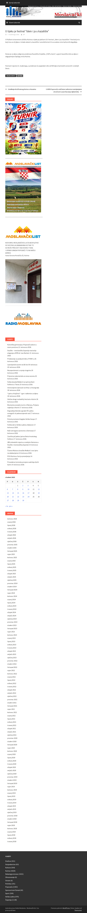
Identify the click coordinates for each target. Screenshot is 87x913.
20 (8, 497)
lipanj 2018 (11, 835)
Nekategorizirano (11, 874)
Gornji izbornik (14, 3)
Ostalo (7, 880)
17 (28, 493)
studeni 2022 (11, 664)
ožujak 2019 (11, 806)
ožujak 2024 (11, 612)
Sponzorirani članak (12, 890)
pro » (11, 506)
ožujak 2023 (11, 651)
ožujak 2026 (11, 535)
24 (28, 497)
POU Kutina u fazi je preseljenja (18, 456)
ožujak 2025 (11, 573)
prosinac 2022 (12, 661)
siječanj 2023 (11, 657)
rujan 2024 (11, 593)
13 (8, 493)
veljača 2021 (11, 732)
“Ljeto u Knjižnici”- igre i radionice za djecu (22, 393)
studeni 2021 (11, 703)
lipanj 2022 (11, 680)
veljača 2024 (11, 616)
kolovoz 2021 (12, 712)
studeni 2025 (11, 548)
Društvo (8, 861)
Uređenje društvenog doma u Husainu (22, 89)
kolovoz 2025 (12, 557)
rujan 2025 (11, 554)
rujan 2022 (11, 670)
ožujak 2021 (11, 728)
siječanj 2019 (11, 812)
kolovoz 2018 (12, 828)
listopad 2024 (12, 590)
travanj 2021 (11, 725)
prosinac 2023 (12, 622)
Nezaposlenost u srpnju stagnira (19, 370)
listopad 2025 (12, 551)
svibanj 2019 (11, 799)
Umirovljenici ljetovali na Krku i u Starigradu (23, 388)
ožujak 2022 (11, 690)
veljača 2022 (11, 693)
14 (13, 493)
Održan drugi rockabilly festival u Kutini (21, 399)
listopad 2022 (12, 667)
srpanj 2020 (11, 754)
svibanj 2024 (11, 606)
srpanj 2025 (11, 561)
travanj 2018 (11, 841)
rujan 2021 (11, 709)
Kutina (20, 76)
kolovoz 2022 (12, 674)
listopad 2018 (12, 822)
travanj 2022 (11, 686)
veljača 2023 (11, 654)
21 (13, 497)
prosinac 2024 (12, 583)
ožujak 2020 (11, 767)
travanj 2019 (11, 803)
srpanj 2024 (11, 599)
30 (23, 500)
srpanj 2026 (11, 522)
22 (18, 497)
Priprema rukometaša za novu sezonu (21, 376)
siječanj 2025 (11, 580)
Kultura (8, 867)
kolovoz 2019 (12, 790)
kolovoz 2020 (12, 751)
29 (18, 500)
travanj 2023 (11, 648)
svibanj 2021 (11, 722)
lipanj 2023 (11, 641)
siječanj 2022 (11, 696)
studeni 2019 (11, 780)
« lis (6, 506)
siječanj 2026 (11, 541)
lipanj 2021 (11, 719)
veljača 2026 (11, 538)
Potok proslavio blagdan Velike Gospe (21, 419)
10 (28, 489)
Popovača (8, 887)
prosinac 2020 (12, 738)
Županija (8, 900)
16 (23, 493)
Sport (7, 893)
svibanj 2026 (11, 528)
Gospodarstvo (10, 864)
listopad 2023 (12, 628)
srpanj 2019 (11, 793)
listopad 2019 (12, 783)
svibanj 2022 (11, 683)
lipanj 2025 (11, 564)
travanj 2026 (11, 532)
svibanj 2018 (11, 838)
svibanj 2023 (11, 645)
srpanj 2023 (11, 638)
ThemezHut (78, 910)
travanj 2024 (11, 609)
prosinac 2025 (12, 545)
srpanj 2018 (11, 832)
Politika (8, 884)
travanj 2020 (11, 764)
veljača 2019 (11, 809)
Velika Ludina (10, 897)
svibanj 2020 (11, 761)
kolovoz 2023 (12, 635)
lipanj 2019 (11, 796)
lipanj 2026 (11, 525)
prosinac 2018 (12, 816)
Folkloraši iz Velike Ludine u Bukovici (20, 425)
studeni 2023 (11, 625)
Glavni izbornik (14, 22)
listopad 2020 (12, 745)
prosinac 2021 (12, 699)
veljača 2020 (11, 770)
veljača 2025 (11, 577)
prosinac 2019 (12, 777)
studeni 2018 (11, 819)
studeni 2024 (11, 586)
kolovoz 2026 (12, 519)
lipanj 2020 (11, 757)
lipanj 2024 (11, 603)
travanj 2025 (11, 570)
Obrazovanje (10, 877)
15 (18, 493)
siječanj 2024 (11, 619)
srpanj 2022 (11, 677)
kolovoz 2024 (12, 596)
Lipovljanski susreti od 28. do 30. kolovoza (22, 365)
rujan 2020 (11, 748)
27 (8, 500)
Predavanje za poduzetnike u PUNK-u (20, 359)
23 (23, 497)
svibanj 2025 (11, 567)
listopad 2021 (12, 706)
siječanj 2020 (11, 774)
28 (13, 500)
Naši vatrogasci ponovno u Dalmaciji (20, 431)
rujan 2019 (11, 786)
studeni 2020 (11, 741)
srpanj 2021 (11, 716)
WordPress (66, 908)
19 (39, 493)
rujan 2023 (11, 632)
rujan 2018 (11, 825)
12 (39, 489)
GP (24, 34)
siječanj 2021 (11, 735)
